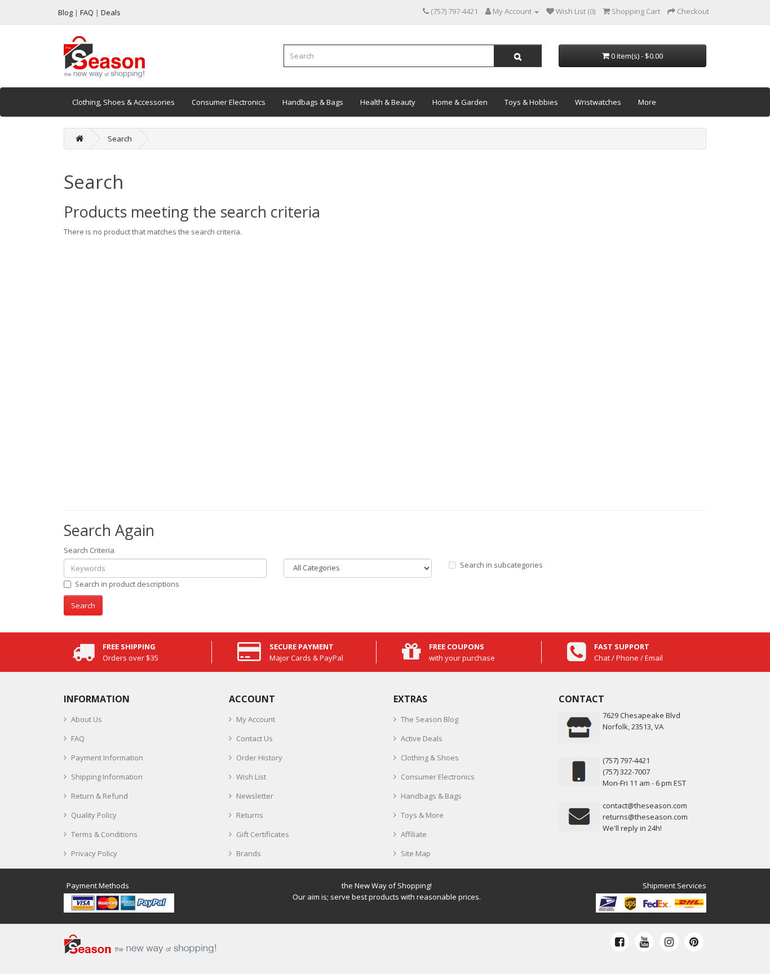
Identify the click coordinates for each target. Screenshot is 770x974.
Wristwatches (598, 102)
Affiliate (414, 834)
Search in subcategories (501, 565)
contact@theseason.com (645, 805)
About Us (86, 719)
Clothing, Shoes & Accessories (123, 102)
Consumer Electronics (228, 102)
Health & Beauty (387, 102)
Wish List (251, 777)
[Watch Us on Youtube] (644, 941)
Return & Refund (99, 796)
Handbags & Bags (312, 102)
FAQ (78, 738)
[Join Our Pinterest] (693, 941)
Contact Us (254, 738)
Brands (248, 853)
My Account (255, 719)
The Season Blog (429, 719)
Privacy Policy (94, 853)
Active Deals (421, 738)
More (647, 102)
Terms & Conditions (104, 834)
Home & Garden (460, 102)
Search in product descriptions (127, 584)
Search (120, 139)
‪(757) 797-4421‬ (626, 760)
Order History (259, 757)
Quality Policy (94, 815)
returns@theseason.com (645, 817)
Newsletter (254, 796)
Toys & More (422, 815)
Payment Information (107, 757)
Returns (249, 815)
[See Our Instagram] (669, 941)
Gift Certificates (262, 834)
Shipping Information (107, 777)
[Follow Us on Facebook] (619, 941)
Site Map (416, 853)
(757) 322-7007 (626, 772)
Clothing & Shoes (430, 757)
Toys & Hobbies (531, 102)
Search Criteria (89, 550)
